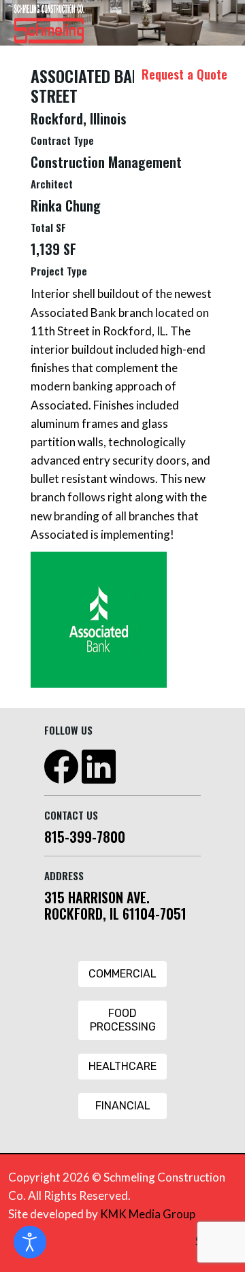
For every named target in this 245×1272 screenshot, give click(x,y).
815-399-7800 (84, 836)
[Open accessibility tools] (30, 1242)
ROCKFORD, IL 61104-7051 (115, 913)
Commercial (122, 973)
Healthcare (122, 1066)
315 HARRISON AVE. (97, 897)
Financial (122, 1105)
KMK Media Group (147, 1214)
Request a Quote (184, 74)
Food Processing (123, 1020)
